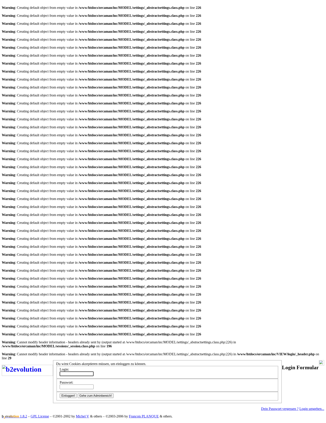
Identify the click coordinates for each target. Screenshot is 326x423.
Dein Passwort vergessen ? (280, 409)
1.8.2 (14, 416)
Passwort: (66, 382)
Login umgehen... (311, 409)
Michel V (82, 416)
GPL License (40, 416)
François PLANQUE (144, 416)
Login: (64, 369)
